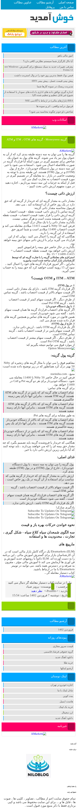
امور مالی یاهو (65, 55)
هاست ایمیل (66, 701)
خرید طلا (68, 662)
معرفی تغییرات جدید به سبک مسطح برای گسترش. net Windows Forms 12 (39, 68)
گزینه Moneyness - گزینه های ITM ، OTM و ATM (37, 139)
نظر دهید (36, 591)
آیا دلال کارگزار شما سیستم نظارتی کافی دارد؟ (48, 61)
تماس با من (67, 7)
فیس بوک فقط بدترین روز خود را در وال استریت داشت (43, 75)
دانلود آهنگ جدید (64, 657)
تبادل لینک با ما (65, 690)
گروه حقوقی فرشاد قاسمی (58, 651)
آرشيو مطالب (45, 2)
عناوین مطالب (23, 2)
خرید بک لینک (66, 706)
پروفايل (50, 7)
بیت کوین (68, 695)
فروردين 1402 (65, 629)
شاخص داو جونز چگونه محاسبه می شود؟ (51, 111)
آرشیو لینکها (66, 668)
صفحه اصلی (66, 2)
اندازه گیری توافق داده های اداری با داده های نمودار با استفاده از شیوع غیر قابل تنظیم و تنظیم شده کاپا (38, 93)
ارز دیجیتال (67, 712)
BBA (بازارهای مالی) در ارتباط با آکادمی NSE (49, 100)
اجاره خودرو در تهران (62, 684)
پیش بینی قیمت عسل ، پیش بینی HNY (52, 80)
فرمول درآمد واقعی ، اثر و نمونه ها (54, 106)
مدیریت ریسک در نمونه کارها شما (55, 86)
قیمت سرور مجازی (63, 646)
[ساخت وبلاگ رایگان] (38, 37)
